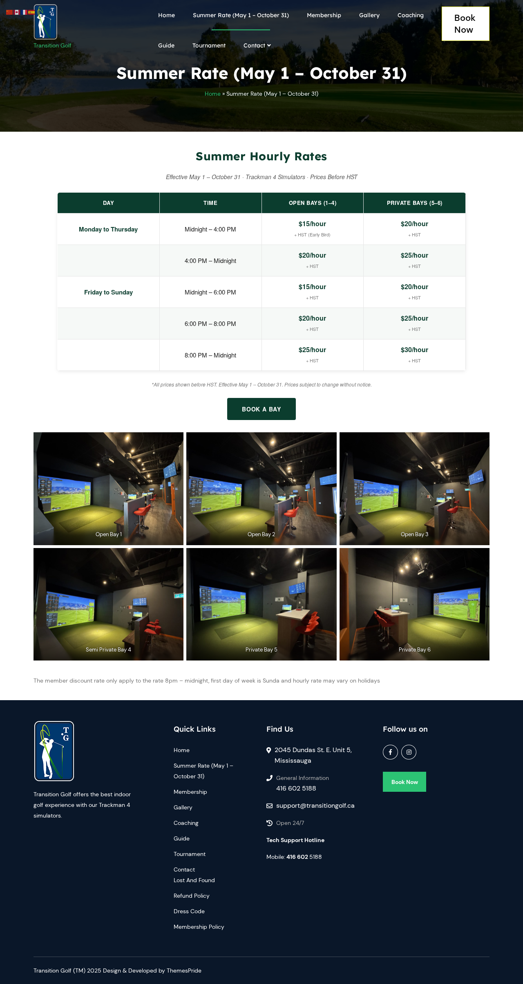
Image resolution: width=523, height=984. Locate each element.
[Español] (32, 11)
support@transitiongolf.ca (315, 805)
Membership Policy (199, 926)
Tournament (209, 45)
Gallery (369, 15)
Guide (166, 45)
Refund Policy (192, 895)
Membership (324, 15)
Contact (254, 45)
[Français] (24, 11)
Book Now (465, 24)
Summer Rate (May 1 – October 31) (241, 15)
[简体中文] (9, 11)
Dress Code (189, 911)
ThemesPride (183, 970)
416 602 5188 (296, 788)
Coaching (411, 15)
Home (166, 15)
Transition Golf (53, 45)
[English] (17, 11)
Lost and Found (194, 880)
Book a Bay (261, 409)
